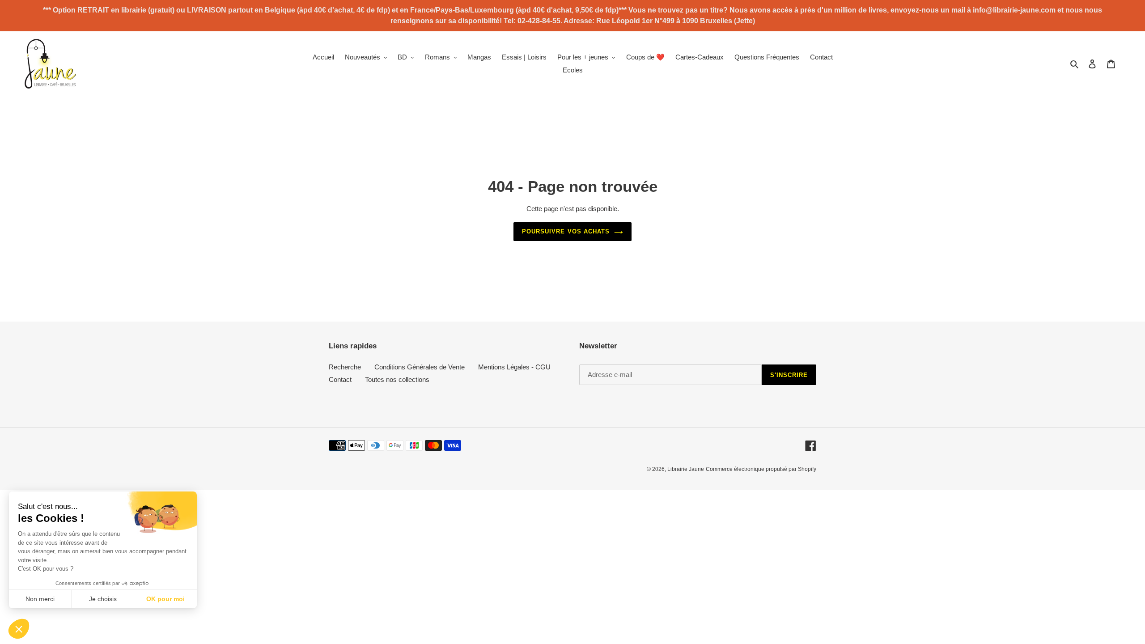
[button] (19, 629)
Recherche (345, 367)
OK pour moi (165, 598)
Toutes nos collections (397, 379)
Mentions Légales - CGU (514, 367)
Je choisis (103, 598)
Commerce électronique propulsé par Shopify (761, 469)
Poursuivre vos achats (566, 231)
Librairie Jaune (685, 469)
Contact (340, 379)
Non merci (40, 598)
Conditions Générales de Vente (419, 367)
